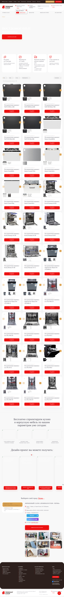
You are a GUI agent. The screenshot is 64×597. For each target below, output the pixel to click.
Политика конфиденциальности (22, 592)
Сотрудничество (22, 580)
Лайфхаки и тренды (57, 572)
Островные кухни (38, 571)
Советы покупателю (57, 569)
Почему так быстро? (23, 68)
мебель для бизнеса (50, 1)
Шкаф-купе (31, 12)
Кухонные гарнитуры (39, 569)
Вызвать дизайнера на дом (28, 488)
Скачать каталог (12, 36)
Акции (19, 1)
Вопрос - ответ (22, 576)
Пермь (40, 498)
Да (17, 12)
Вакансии (34, 1)
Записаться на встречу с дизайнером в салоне (10, 488)
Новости (20, 577)
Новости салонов (56, 573)
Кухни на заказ (6, 12)
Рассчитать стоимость (12, 111)
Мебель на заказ (4, 1)
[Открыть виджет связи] (59, 593)
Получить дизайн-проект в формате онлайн (45, 488)
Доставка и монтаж (22, 573)
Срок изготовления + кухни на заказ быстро (56, 584)
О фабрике (10, 1)
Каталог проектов (39, 566)
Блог (54, 568)
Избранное (41, 8)
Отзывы (15, 1)
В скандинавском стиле (39, 573)
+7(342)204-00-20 (34, 512)
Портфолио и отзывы (23, 569)
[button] (20, 90)
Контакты (38, 1)
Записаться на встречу (37, 527)
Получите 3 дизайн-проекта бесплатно (32, 6)
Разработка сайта (45, 594)
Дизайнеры (21, 578)
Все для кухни (58, 12)
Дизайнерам (29, 1)
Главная (3, 16)
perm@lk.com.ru (34, 522)
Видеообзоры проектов (57, 571)
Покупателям (23, 1)
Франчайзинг (58, 1)
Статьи (20, 575)
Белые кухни (37, 572)
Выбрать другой (22, 12)
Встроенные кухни (39, 568)
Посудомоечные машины (9, 103)
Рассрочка (21, 572)
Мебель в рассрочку (44, 12)
